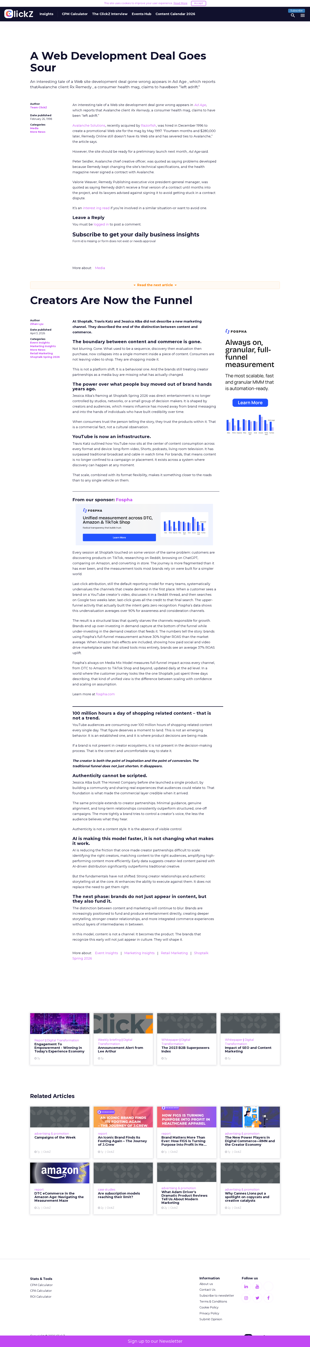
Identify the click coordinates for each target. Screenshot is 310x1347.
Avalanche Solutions (88, 126)
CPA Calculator (41, 1290)
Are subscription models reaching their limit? (123, 1188)
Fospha (124, 499)
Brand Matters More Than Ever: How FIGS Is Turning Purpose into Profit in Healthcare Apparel (186, 1132)
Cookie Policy (209, 1307)
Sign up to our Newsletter (155, 1341)
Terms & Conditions (213, 1301)
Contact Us (207, 1289)
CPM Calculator (75, 14)
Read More (180, 3)
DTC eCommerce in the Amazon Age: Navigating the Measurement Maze (59, 1188)
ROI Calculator (40, 1296)
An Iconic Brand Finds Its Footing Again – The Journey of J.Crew (123, 1132)
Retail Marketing (41, 353)
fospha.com (105, 694)
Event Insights (40, 342)
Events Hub (141, 14)
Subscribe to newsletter (216, 1295)
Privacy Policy (209, 1313)
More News (37, 131)
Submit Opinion (210, 1319)
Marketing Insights (43, 346)
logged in (101, 224)
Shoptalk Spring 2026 (45, 357)
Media (34, 128)
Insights (46, 14)
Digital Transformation (63, 1040)
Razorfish (148, 126)
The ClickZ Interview (110, 14)
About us (206, 1284)
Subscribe (296, 10)
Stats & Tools (41, 1279)
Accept (198, 3)
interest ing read (96, 208)
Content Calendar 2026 (175, 14)
